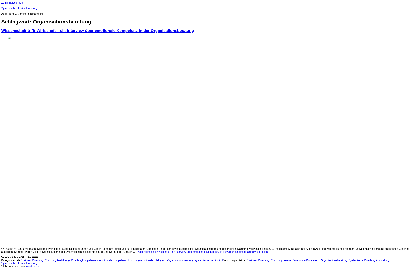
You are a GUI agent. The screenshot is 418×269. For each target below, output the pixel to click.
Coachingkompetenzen (84, 260)
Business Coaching (32, 260)
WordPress (32, 266)
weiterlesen (202, 251)
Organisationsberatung (180, 260)
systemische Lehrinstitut (209, 260)
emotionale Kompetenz (112, 260)
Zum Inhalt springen (12, 2)
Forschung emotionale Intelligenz (146, 260)
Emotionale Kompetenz (306, 260)
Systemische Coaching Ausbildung (369, 260)
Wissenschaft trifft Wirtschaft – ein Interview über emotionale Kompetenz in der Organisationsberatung (97, 30)
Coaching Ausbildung (57, 260)
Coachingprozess (281, 260)
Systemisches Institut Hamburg (19, 8)
